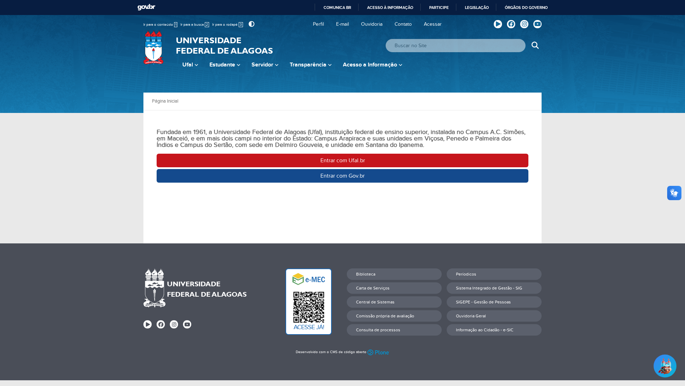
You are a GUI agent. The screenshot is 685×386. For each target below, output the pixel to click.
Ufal (187, 64)
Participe (439, 7)
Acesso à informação (390, 7)
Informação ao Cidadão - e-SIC (484, 329)
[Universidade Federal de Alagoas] (154, 51)
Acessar (433, 24)
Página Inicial (165, 101)
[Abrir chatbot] (665, 366)
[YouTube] (537, 24)
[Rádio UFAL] (498, 24)
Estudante (222, 64)
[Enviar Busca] (535, 45)
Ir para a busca (194, 25)
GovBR (146, 7)
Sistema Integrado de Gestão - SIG (489, 288)
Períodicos (466, 274)
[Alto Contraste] (250, 24)
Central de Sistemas (375, 302)
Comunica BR (337, 7)
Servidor (262, 64)
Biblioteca (365, 274)
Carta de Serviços (373, 288)
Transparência (308, 64)
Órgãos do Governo (526, 7)
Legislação (477, 7)
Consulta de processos (378, 329)
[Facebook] (511, 24)
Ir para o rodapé (227, 25)
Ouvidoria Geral (471, 315)
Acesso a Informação (370, 64)
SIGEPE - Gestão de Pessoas (483, 302)
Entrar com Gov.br (342, 175)
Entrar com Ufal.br (342, 160)
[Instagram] (524, 24)
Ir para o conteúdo (159, 25)
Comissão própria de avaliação (385, 315)
